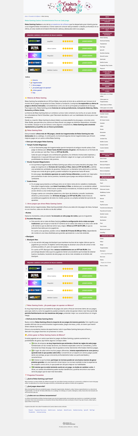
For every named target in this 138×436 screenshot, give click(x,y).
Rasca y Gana (104, 265)
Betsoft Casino (68, 410)
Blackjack (102, 251)
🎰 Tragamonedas (36, 83)
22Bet (101, 126)
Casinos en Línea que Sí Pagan (107, 21)
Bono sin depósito (105, 171)
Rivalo (101, 129)
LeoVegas (102, 135)
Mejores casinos (107, 111)
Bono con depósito (105, 167)
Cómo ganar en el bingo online (106, 95)
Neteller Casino (104, 214)
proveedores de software (60, 24)
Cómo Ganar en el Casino (107, 90)
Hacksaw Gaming (41, 412)
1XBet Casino (103, 117)
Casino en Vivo (107, 76)
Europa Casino (104, 144)
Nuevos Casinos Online (107, 85)
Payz (101, 223)
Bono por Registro (105, 164)
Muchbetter (103, 220)
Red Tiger (92, 410)
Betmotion (103, 132)
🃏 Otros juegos (36, 85)
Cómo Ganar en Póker (106, 104)
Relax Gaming (104, 37)
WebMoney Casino (105, 192)
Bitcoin (102, 198)
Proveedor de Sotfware (107, 34)
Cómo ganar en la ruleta (106, 108)
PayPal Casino (104, 204)
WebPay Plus (103, 180)
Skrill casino (103, 217)
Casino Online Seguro (107, 72)
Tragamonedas (104, 248)
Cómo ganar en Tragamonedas (104, 100)
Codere (102, 151)
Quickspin (59, 410)
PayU (101, 183)
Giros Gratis (103, 158)
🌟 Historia (34, 80)
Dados (102, 238)
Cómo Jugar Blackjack (106, 253)
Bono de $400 (103, 161)
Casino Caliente (104, 148)
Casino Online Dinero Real (107, 29)
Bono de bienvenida (105, 174)
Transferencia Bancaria (106, 208)
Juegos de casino (107, 235)
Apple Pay (103, 195)
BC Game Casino (104, 120)
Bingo (101, 244)
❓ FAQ (33, 93)
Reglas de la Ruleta (106, 262)
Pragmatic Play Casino (40, 410)
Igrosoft (86, 410)
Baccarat (102, 256)
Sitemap (76, 427)
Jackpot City (103, 138)
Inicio (107, 17)
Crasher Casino (104, 114)
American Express (105, 186)
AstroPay (102, 232)
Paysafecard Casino (105, 211)
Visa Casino (103, 226)
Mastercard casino (105, 229)
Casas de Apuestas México (107, 80)
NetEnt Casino (51, 410)
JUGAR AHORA (87, 41)
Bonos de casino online (107, 155)
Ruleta (102, 260)
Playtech (31, 410)
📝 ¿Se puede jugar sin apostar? (41, 88)
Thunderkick (32, 412)
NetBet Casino (104, 141)
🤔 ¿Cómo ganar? (36, 90)
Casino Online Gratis (107, 25)
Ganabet (102, 123)
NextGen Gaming (77, 410)
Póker (101, 241)
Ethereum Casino (104, 189)
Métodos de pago (107, 177)
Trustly (102, 201)
